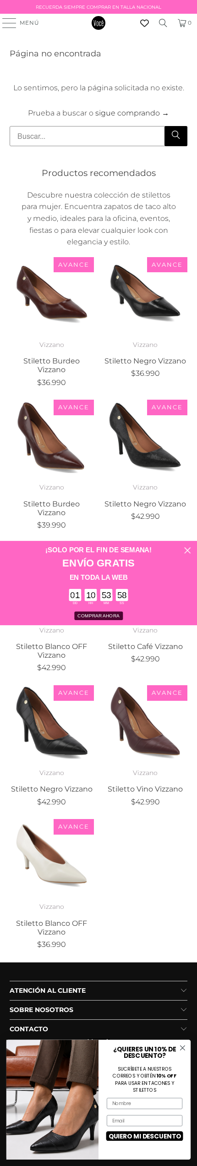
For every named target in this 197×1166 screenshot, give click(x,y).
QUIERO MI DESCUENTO (145, 1136)
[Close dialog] (187, 550)
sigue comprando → (132, 113)
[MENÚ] (5, 23)
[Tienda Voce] (98, 23)
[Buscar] (163, 23)
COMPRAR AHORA (98, 616)
